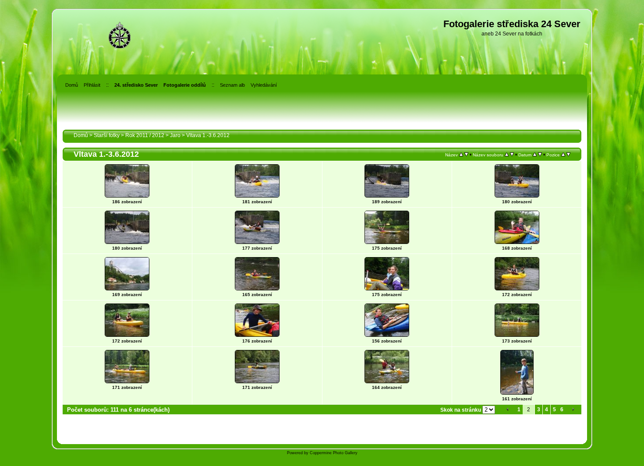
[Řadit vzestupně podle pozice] (563, 155)
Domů (81, 135)
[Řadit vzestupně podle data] (535, 155)
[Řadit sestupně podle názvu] (466, 155)
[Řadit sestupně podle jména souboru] (512, 155)
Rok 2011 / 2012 (144, 135)
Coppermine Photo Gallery (333, 453)
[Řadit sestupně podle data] (540, 155)
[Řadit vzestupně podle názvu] (461, 155)
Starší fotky (107, 135)
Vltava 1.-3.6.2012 (208, 135)
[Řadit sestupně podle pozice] (568, 155)
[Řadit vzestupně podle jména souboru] (507, 155)
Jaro (175, 135)
